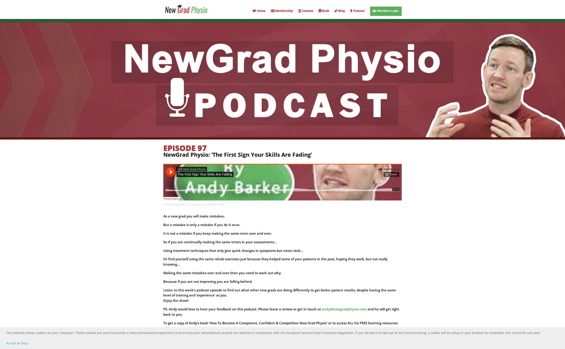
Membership (284, 11)
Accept (11, 343)
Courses (307, 11)
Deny (24, 343)
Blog (341, 11)
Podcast (358, 11)
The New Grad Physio (174, 204)
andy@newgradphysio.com (344, 309)
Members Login (387, 11)
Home (261, 11)
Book (325, 11)
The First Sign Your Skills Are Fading (206, 204)
